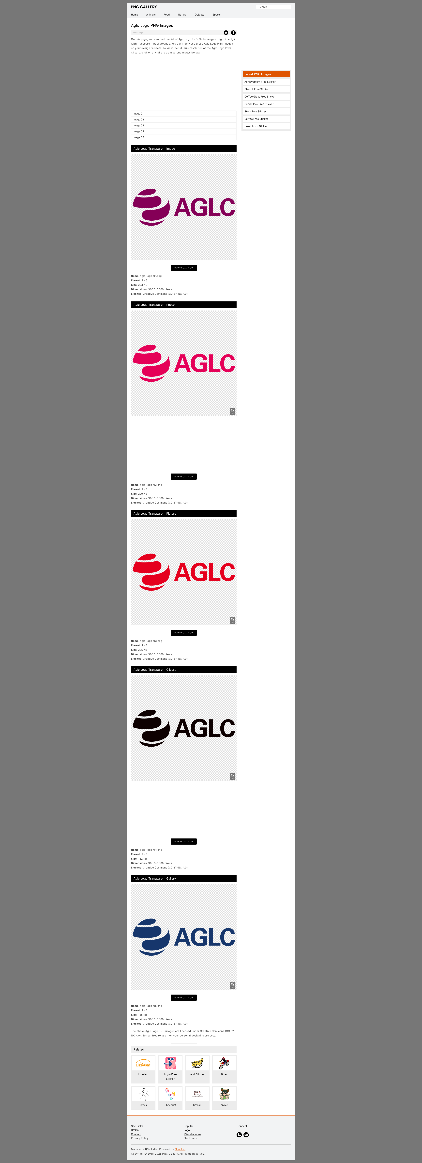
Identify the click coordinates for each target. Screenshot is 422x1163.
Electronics (190, 1138)
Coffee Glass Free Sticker (259, 96)
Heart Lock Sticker (255, 126)
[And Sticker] (197, 1058)
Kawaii (197, 1105)
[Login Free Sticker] (170, 1058)
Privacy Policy (139, 1138)
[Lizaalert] (143, 1058)
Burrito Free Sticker (256, 118)
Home (135, 33)
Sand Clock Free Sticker (258, 104)
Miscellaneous (192, 1134)
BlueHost (180, 1149)
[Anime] (224, 1089)
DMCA (135, 1130)
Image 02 (138, 119)
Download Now (183, 267)
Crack (143, 1105)
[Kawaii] (197, 1089)
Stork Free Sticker (255, 111)
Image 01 (138, 113)
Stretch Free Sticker (256, 89)
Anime (224, 1105)
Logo (141, 33)
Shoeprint (170, 1105)
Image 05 (138, 137)
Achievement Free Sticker (260, 81)
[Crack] (143, 1089)
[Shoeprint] (170, 1089)
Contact (136, 1134)
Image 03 (138, 125)
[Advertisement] (184, 82)
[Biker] (224, 1058)
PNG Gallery (144, 6)
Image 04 (138, 131)
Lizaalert (143, 1074)
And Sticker (197, 1074)
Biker (224, 1074)
